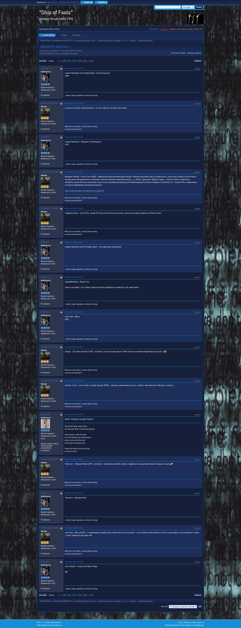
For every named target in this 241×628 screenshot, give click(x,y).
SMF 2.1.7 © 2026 (43, 622)
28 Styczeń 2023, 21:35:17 (74, 137)
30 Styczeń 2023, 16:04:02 (74, 562)
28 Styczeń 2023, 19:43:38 (74, 103)
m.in (134, 179)
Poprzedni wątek (178, 53)
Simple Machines (55, 622)
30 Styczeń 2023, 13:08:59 (74, 493)
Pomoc (180, 622)
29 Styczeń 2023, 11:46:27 (74, 242)
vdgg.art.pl (164, 29)
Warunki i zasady (190, 622)
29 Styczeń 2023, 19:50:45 (74, 380)
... (60, 61)
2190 (64, 61)
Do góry (43, 595)
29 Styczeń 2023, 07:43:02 (74, 208)
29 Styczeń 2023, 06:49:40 (74, 172)
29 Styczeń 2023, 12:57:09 (74, 277)
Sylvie (133, 41)
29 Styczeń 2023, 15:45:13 (74, 347)
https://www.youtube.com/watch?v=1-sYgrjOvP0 (84, 191)
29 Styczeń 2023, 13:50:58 (74, 312)
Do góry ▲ (200, 622)
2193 (80, 61)
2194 (84, 61)
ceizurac (45, 414)
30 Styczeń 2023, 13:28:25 (74, 528)
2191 (68, 61)
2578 (91, 61)
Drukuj (198, 61)
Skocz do (164, 606)
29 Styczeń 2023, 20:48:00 (74, 414)
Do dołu (43, 61)
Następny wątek (194, 53)
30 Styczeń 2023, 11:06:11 (74, 459)
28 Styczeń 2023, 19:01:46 (74, 68)
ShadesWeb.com (56, 625)
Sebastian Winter (50, 103)
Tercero (45, 68)
